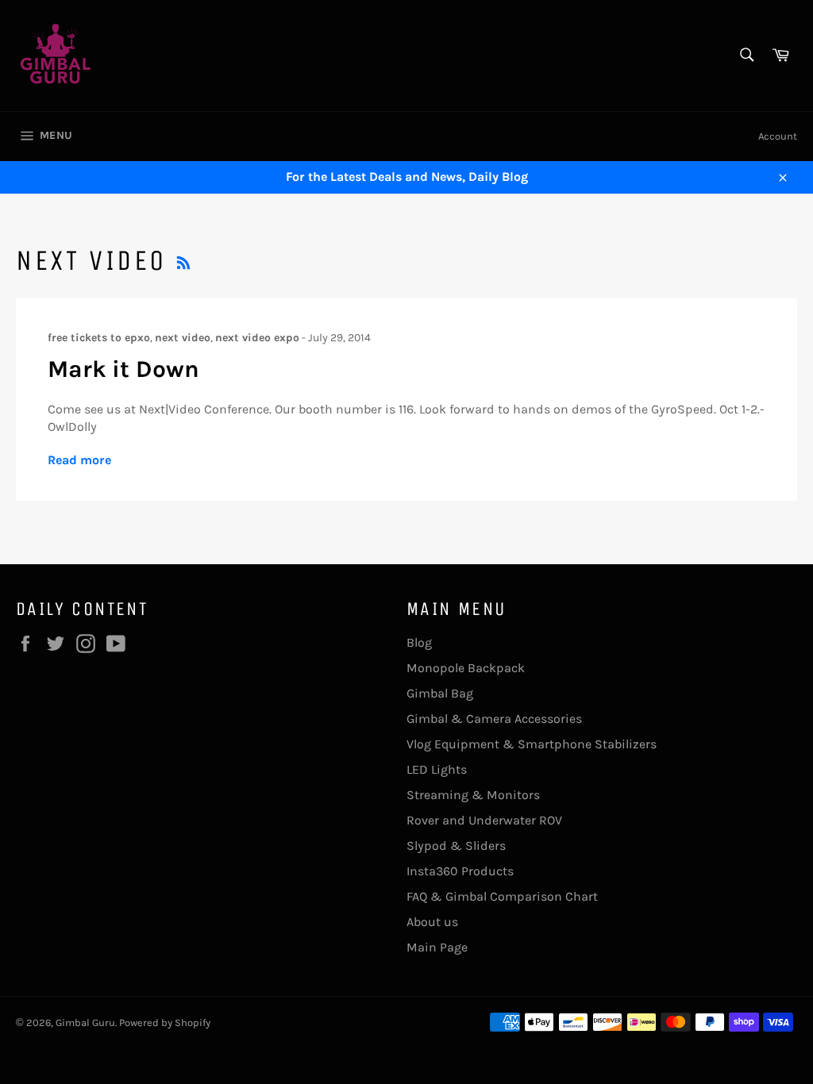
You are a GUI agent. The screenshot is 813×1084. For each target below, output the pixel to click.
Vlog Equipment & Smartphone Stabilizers (531, 743)
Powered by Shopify (164, 1022)
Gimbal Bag (439, 693)
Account (777, 136)
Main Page (437, 947)
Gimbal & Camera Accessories (494, 718)
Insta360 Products (460, 870)
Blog (419, 642)
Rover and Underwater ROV (484, 820)
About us (432, 921)
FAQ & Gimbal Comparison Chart (502, 896)
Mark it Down (123, 369)
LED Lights (436, 769)
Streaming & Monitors (473, 794)
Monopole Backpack (465, 667)
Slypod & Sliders (456, 845)
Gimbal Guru (85, 1022)
